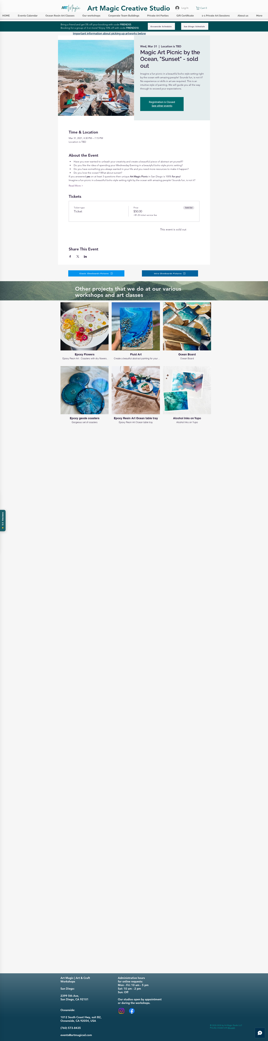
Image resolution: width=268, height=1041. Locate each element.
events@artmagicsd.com (76, 1035)
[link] (202, 8)
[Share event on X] (77, 256)
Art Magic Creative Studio (128, 8)
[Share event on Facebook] (70, 256)
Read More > (76, 185)
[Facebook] (132, 1011)
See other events (162, 105)
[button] (29, 16)
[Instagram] (121, 1011)
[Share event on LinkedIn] (85, 256)
